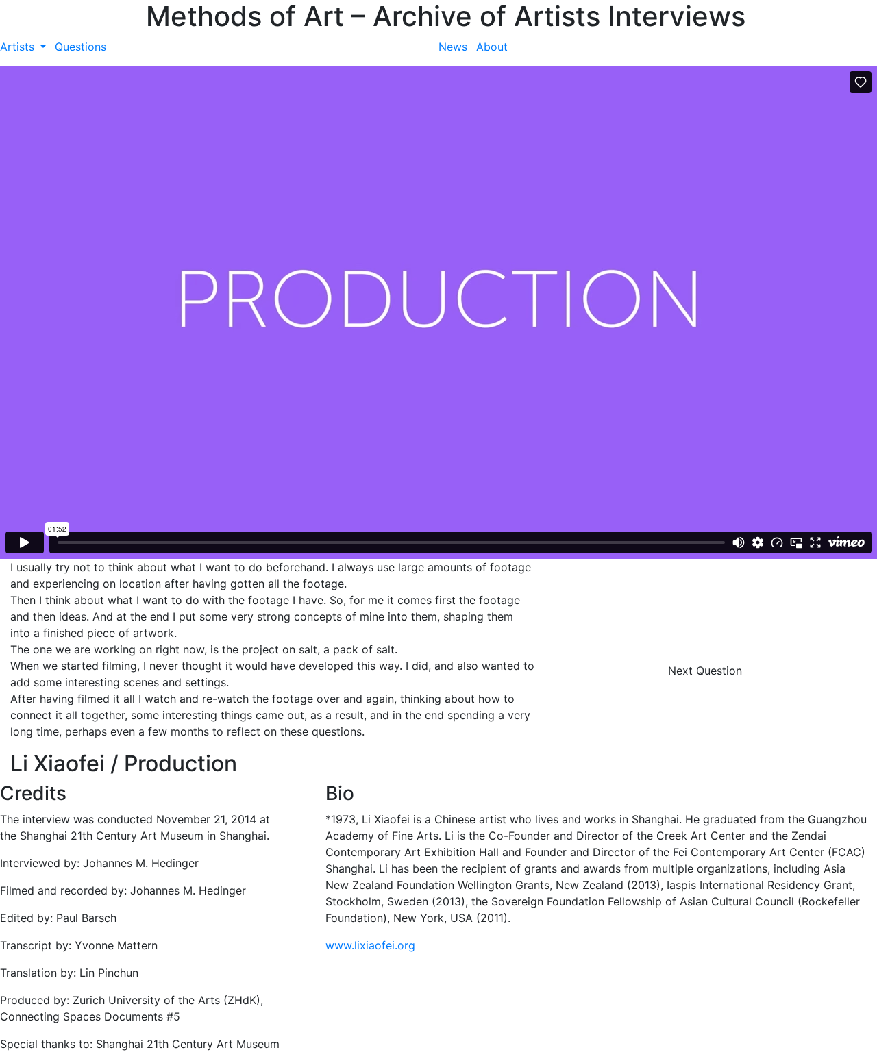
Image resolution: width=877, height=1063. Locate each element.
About (492, 46)
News (452, 46)
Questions (80, 46)
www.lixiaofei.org (370, 945)
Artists (19, 46)
